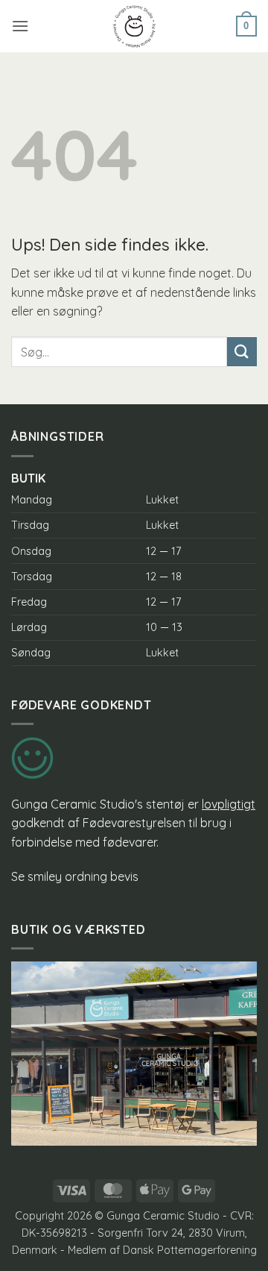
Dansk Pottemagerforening (190, 1250)
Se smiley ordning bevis (74, 876)
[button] (20, 25)
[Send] (242, 351)
